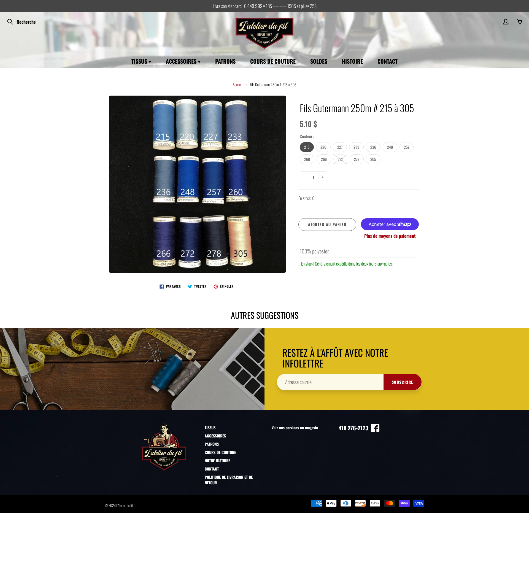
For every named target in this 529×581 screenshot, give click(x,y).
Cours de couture (273, 61)
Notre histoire (217, 460)
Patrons (225, 61)
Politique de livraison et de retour (229, 479)
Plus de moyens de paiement (390, 236)
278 (356, 159)
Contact (387, 61)
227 (339, 147)
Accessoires (182, 61)
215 (306, 147)
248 (390, 147)
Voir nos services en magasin (295, 427)
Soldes (318, 61)
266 (324, 159)
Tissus (140, 61)
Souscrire (402, 382)
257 (406, 147)
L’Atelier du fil (124, 505)
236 (373, 147)
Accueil (237, 84)
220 (323, 147)
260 (307, 159)
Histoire (352, 61)
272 (340, 159)
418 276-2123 (353, 428)
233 (356, 147)
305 (373, 159)
